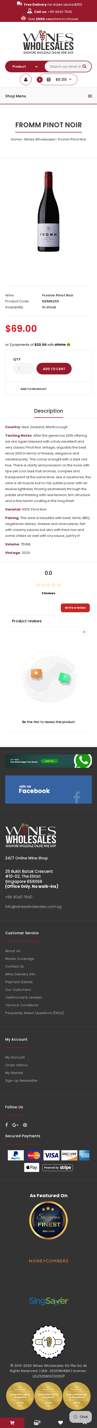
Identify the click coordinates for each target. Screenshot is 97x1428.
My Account (15, 1057)
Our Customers (18, 989)
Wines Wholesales (39, 139)
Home (16, 139)
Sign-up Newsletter (21, 1080)
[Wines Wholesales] (48, 56)
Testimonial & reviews (23, 997)
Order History (16, 1065)
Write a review (75, 608)
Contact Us (14, 966)
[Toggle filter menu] (84, 632)
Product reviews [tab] (27, 621)
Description (48, 410)
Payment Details (19, 981)
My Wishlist (14, 1072)
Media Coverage (19, 958)
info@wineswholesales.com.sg (33, 906)
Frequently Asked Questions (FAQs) (34, 1012)
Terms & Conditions (21, 1005)
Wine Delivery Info (20, 974)
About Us (12, 950)
